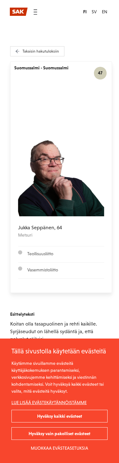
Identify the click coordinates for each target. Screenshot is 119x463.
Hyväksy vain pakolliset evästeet (59, 433)
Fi (85, 11)
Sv (94, 11)
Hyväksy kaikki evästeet (59, 416)
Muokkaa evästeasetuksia (59, 448)
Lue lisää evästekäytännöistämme (49, 402)
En (104, 11)
